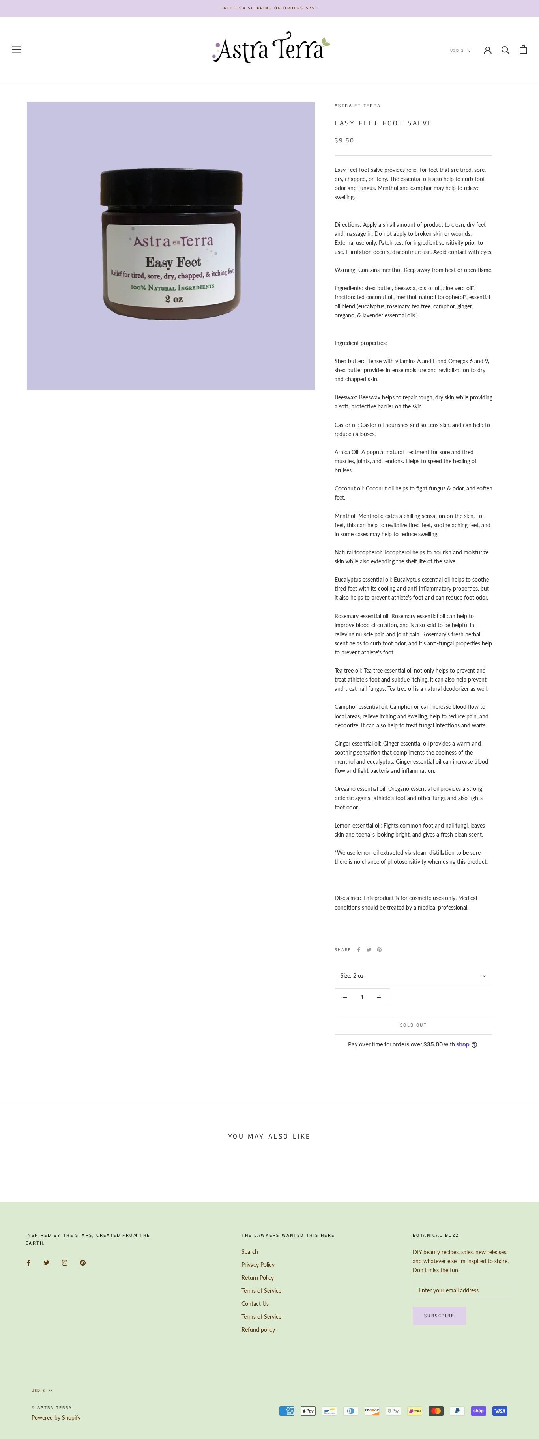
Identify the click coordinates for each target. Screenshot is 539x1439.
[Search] (506, 49)
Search (249, 1251)
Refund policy (258, 1329)
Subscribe (439, 1315)
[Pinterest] (379, 949)
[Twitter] (369, 949)
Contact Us (255, 1303)
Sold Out (413, 1025)
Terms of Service (261, 1290)
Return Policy (257, 1277)
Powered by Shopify (56, 1417)
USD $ (457, 50)
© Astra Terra (52, 1408)
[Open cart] (523, 49)
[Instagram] (64, 1262)
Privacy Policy (258, 1264)
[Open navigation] (16, 49)
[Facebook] (358, 949)
